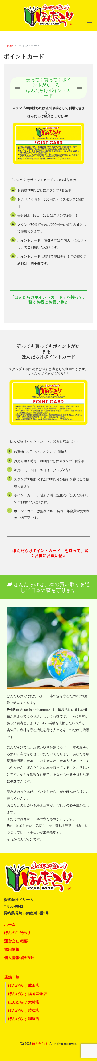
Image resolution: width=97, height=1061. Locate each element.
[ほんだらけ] (48, 15)
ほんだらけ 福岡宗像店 (27, 994)
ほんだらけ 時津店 (23, 1010)
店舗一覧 (11, 977)
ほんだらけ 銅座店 (23, 1019)
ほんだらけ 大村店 (23, 1002)
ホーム (10, 924)
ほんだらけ (40, 1043)
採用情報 (11, 949)
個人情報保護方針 (19, 958)
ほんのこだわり (17, 933)
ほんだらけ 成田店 (23, 985)
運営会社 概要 (16, 941)
